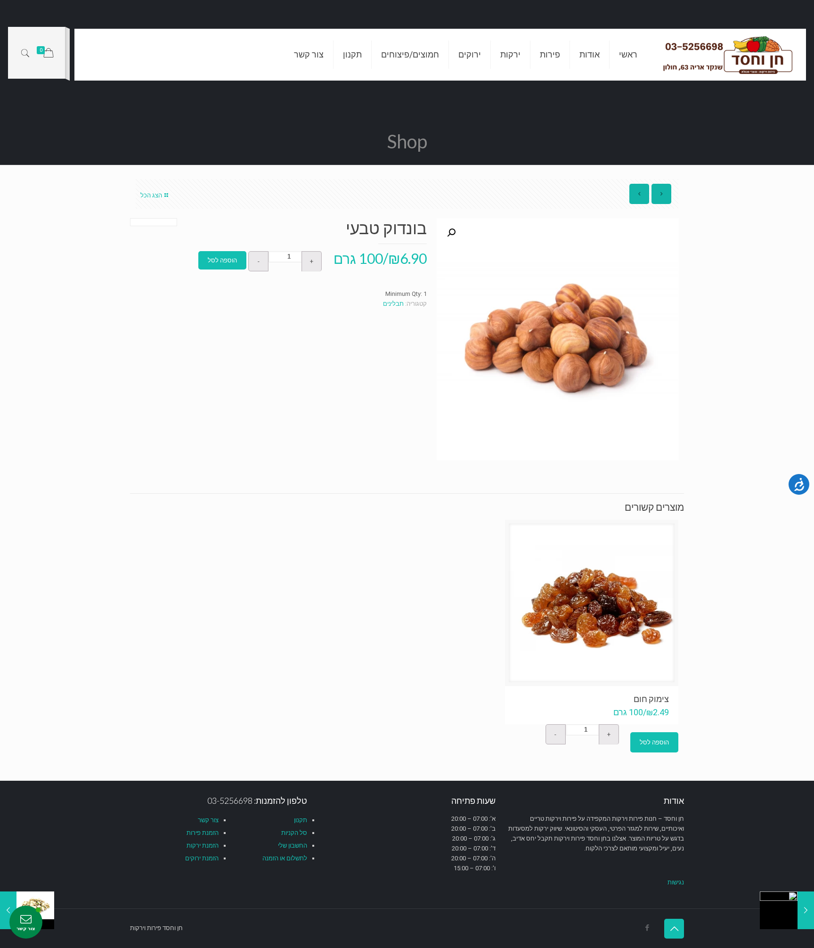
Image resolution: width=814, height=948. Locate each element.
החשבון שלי (292, 845)
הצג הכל (151, 195)
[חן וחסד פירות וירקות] (729, 55)
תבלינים (393, 303)
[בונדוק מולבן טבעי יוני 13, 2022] (787, 910)
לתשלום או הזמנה (284, 858)
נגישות (675, 882)
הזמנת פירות (203, 832)
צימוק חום (651, 699)
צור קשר (208, 820)
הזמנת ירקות (203, 845)
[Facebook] (647, 927)
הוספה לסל (222, 260)
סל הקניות (294, 832)
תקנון (300, 820)
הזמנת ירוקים (202, 858)
